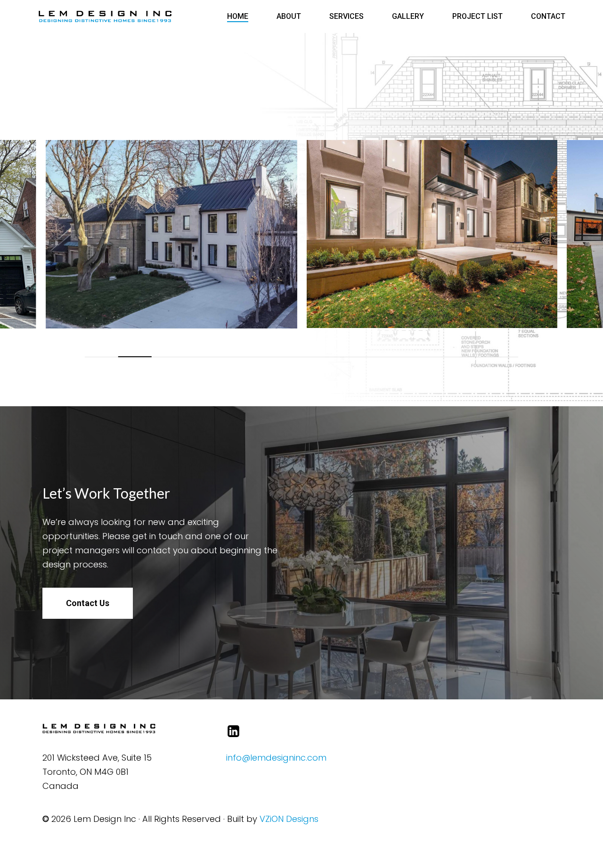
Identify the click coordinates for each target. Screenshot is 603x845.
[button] (87, 603)
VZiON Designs (289, 819)
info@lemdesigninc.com (276, 757)
